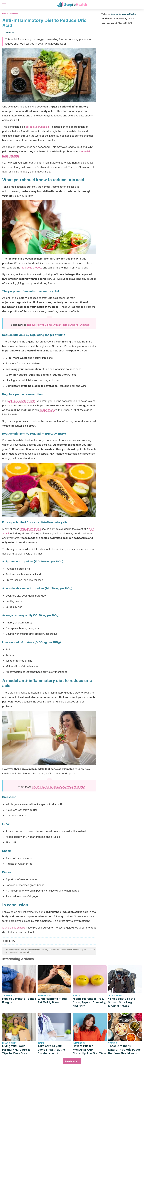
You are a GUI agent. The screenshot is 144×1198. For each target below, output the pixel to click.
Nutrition (113, 1043)
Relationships (9, 1043)
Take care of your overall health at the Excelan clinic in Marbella (51, 1049)
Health (41, 1043)
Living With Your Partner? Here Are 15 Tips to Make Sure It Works (16, 1049)
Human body (79, 1043)
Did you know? (45, 996)
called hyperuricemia (38, 126)
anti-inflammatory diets (21, 401)
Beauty (76, 996)
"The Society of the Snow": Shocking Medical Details (121, 1002)
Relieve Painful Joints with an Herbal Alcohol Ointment (58, 324)
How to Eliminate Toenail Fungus (19, 1000)
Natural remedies (10, 14)
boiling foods (47, 409)
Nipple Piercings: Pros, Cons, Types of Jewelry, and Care (89, 1002)
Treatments (8, 996)
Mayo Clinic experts (13, 927)
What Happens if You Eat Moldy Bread (52, 1000)
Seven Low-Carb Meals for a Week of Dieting (58, 786)
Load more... (72, 1061)
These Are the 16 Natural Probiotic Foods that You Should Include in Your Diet (124, 1049)
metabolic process (31, 267)
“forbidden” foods (30, 528)
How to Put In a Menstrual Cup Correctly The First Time (89, 1049)
